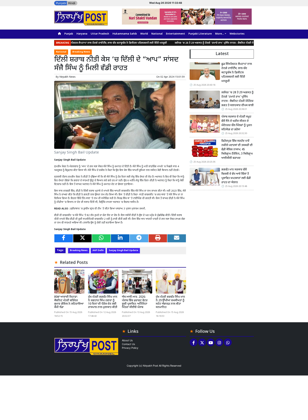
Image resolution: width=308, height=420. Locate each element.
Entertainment (175, 34)
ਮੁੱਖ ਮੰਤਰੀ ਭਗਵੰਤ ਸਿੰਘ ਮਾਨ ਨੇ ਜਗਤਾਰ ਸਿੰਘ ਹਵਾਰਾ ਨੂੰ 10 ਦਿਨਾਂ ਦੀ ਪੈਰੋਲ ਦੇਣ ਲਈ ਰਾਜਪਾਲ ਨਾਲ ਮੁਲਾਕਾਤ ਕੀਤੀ (102, 302)
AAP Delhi (98, 250)
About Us (127, 340)
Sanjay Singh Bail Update (123, 250)
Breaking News (81, 52)
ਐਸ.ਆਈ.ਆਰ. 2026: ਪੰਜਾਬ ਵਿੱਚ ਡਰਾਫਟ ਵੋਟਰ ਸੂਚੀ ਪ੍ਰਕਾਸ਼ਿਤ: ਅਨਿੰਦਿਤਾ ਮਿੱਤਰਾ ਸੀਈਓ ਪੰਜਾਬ (135, 302)
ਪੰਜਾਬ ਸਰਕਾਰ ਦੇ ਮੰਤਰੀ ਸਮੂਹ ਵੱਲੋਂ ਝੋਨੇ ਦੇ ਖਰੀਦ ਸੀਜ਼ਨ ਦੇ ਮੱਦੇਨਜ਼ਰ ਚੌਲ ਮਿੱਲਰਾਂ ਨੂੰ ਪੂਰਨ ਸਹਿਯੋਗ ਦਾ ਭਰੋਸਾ (236, 123)
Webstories (237, 34)
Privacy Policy (130, 347)
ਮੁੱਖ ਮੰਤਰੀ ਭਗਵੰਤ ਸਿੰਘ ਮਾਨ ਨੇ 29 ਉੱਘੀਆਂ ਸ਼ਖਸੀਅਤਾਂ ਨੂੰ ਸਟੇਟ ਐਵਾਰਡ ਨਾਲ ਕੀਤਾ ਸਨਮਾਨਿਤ (170, 302)
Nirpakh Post (150, 365)
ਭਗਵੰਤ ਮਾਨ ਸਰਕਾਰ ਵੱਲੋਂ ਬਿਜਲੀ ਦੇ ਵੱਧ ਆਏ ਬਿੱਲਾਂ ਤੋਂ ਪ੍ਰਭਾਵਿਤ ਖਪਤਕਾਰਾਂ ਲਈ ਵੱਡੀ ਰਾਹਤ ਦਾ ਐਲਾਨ (236, 176)
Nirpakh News (67, 77)
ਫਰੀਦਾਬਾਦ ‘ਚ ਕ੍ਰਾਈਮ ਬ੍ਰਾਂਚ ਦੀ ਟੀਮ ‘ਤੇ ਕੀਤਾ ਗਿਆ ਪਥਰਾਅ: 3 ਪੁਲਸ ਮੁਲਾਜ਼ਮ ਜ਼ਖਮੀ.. (108, 208)
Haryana (81, 34)
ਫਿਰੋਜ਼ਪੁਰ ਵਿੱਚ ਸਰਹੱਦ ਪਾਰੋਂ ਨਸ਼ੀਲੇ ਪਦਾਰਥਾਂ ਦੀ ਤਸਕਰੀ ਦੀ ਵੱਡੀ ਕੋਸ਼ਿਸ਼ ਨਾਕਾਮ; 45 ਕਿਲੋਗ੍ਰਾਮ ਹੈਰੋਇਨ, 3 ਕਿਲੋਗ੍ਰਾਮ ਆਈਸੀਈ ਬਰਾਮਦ (237, 149)
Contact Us (128, 344)
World (144, 34)
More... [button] (219, 34)
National (157, 34)
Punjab (68, 34)
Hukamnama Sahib (124, 34)
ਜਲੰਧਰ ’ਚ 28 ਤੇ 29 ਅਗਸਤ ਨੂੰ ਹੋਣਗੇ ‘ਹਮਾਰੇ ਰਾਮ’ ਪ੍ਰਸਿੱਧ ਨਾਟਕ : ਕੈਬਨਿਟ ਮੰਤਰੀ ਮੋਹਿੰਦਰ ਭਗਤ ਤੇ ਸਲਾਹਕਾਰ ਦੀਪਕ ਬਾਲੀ (219, 43)
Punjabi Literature (200, 34)
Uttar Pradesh (100, 34)
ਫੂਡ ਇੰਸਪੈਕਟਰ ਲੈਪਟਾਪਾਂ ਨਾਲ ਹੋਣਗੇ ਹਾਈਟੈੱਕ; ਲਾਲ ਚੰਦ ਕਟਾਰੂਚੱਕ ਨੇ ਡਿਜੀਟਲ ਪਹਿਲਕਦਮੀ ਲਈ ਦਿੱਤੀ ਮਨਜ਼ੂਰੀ (102, 43)
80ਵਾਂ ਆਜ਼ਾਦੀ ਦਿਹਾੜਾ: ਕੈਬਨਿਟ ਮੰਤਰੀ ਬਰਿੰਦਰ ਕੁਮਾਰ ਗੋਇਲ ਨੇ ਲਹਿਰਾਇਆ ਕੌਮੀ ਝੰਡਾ (69, 302)
